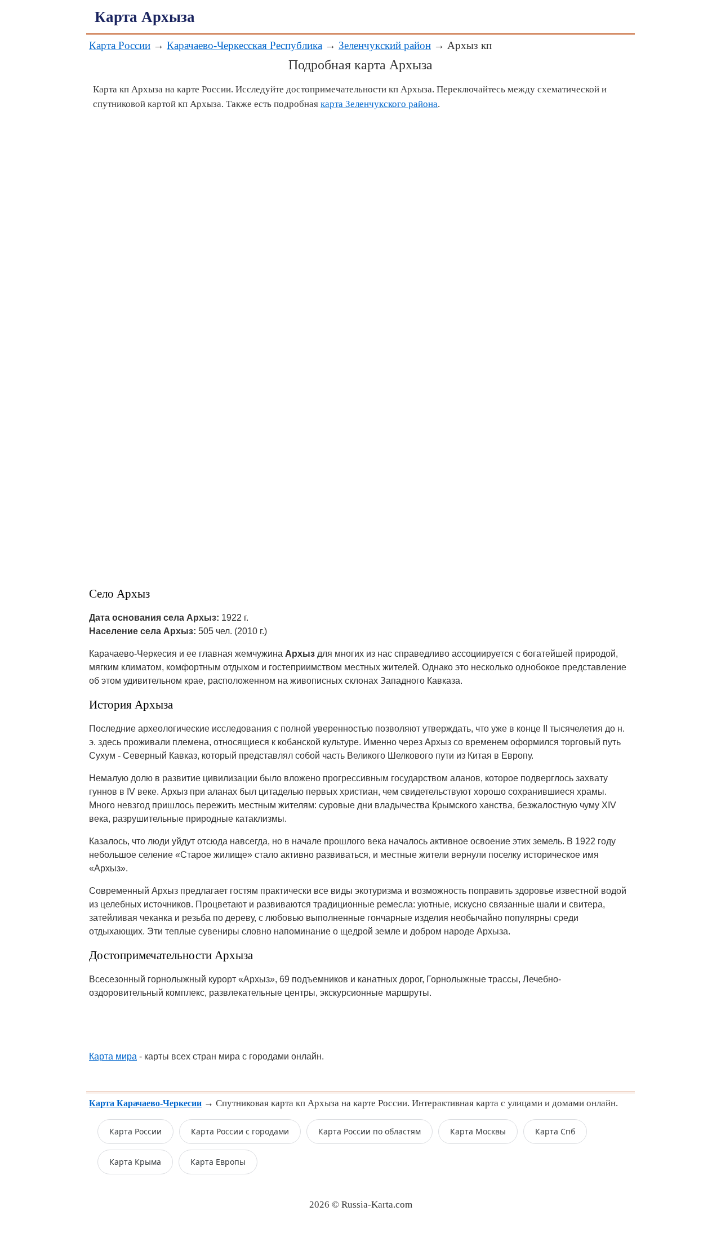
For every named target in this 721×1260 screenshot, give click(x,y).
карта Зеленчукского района (379, 104)
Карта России (119, 45)
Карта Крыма (135, 1161)
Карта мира (113, 1056)
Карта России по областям (369, 1131)
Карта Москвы (478, 1131)
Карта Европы (218, 1161)
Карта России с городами (240, 1131)
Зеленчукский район (385, 45)
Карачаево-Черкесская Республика (244, 45)
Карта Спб (555, 1131)
